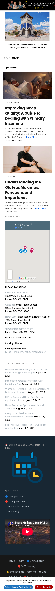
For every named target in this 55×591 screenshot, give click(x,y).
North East (10, 316)
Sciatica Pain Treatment (18, 506)
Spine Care (10, 176)
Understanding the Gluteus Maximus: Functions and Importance (23, 190)
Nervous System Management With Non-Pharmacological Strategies (27, 371)
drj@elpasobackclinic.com (19, 328)
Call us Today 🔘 (44, 587)
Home (5, 58)
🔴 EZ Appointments (16, 501)
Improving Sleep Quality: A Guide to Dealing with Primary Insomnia (25, 115)
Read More (31, 137)
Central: (9, 304)
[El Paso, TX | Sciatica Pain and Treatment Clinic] (29, 5)
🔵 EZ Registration (14, 496)
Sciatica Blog (12, 511)
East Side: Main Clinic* (16, 292)
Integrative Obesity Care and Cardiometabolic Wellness (20, 415)
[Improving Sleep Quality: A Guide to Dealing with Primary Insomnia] (27, 85)
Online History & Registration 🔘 (18, 587)
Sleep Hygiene (12, 102)
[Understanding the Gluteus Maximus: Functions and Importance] (27, 159)
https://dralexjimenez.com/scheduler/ (26, 351)
